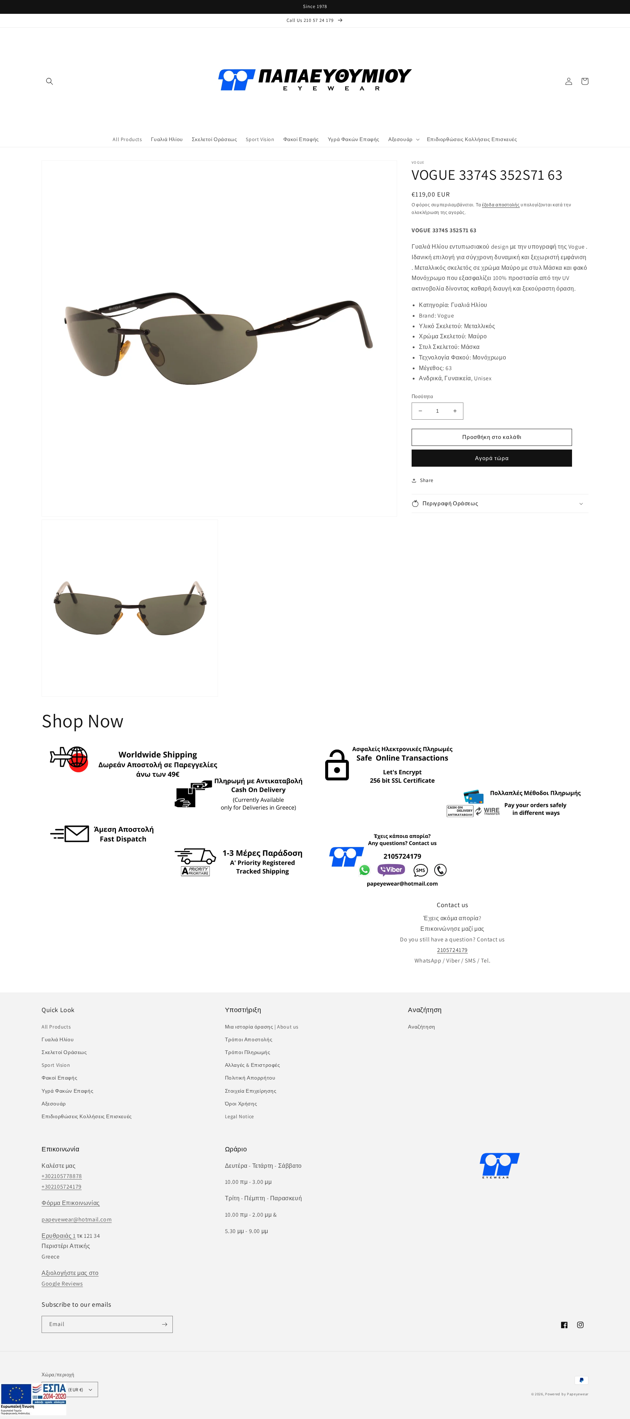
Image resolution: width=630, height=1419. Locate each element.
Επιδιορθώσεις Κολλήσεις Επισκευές (87, 1116)
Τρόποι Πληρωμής (248, 1052)
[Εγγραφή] (164, 1324)
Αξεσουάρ (54, 1103)
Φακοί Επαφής (59, 1077)
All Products (56, 1026)
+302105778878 (62, 1176)
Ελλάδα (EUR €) (66, 1390)
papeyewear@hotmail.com (77, 1219)
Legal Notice (239, 1116)
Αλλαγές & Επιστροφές (252, 1065)
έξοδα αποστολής (501, 204)
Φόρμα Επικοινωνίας (71, 1203)
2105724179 (452, 950)
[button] (50, 81)
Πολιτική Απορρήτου (250, 1077)
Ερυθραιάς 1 (59, 1236)
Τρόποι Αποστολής (249, 1039)
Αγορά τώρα (492, 458)
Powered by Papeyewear (566, 1394)
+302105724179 (62, 1186)
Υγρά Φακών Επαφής (67, 1091)
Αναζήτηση (421, 1026)
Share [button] (426, 480)
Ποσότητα (422, 396)
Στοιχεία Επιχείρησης (251, 1091)
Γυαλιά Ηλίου (58, 1039)
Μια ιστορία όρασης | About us (262, 1026)
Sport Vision (56, 1065)
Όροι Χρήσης (241, 1103)
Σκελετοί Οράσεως (64, 1052)
